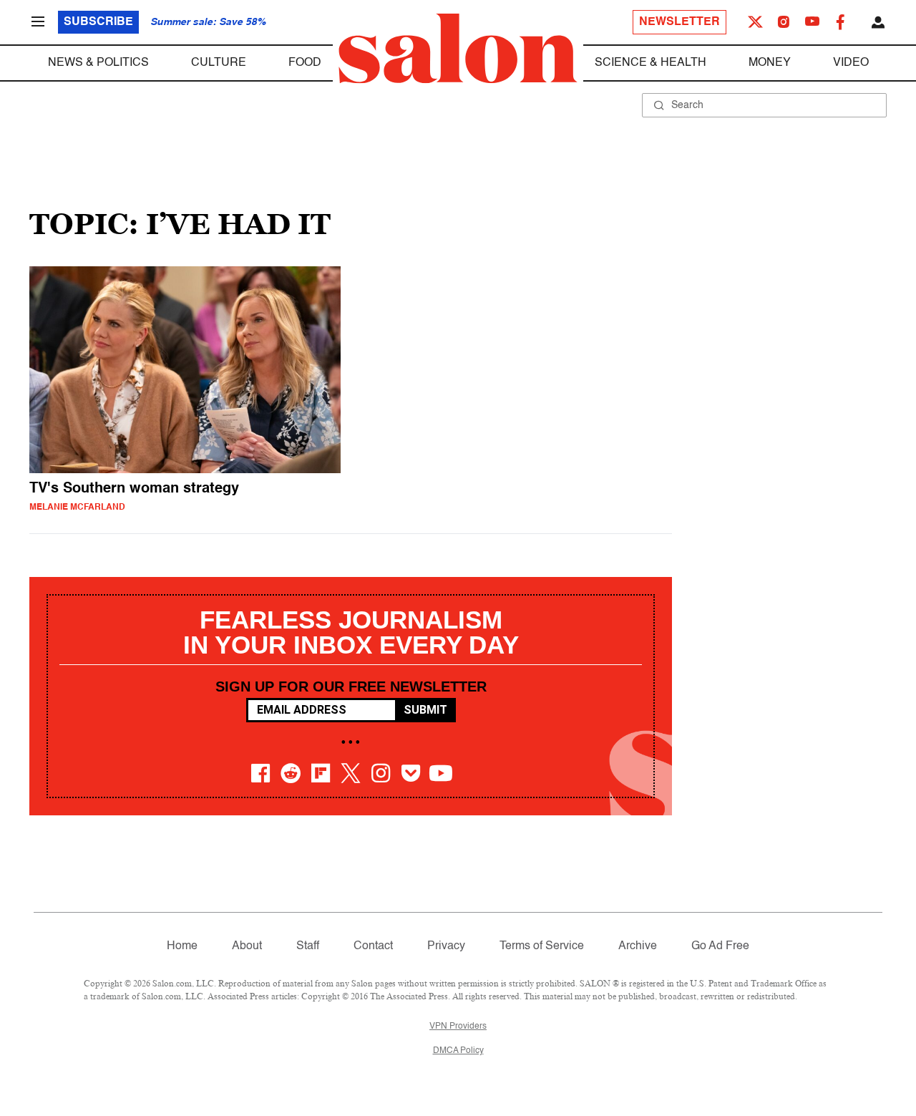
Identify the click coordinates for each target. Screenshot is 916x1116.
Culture (218, 63)
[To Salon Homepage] (458, 48)
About (247, 946)
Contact (373, 946)
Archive (637, 946)
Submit (425, 710)
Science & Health (650, 63)
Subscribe (98, 22)
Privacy (446, 946)
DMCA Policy (458, 1051)
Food (304, 63)
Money (770, 63)
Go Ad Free (720, 946)
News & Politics (98, 63)
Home (182, 946)
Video (851, 63)
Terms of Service (542, 946)
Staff (307, 946)
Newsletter (679, 22)
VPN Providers (458, 1026)
